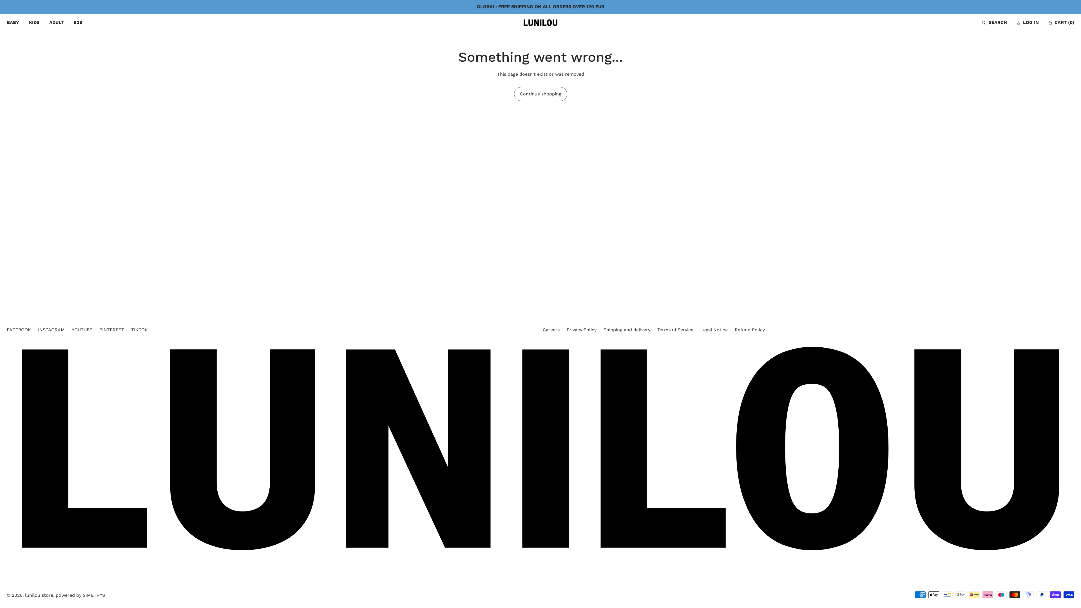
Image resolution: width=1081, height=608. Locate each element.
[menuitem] (13, 23)
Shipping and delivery (627, 329)
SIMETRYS (94, 595)
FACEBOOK (19, 329)
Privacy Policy (582, 329)
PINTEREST (111, 329)
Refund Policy (750, 329)
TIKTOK (139, 329)
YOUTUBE (82, 329)
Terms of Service (675, 329)
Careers (551, 329)
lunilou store (39, 595)
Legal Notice (714, 329)
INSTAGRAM (51, 329)
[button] (994, 23)
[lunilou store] (540, 22)
